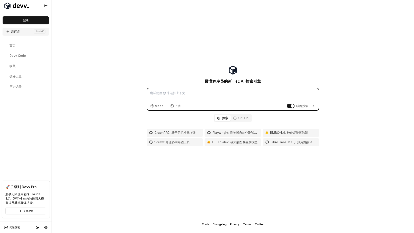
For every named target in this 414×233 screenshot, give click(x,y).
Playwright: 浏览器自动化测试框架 (235, 132)
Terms (247, 224)
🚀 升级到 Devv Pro (21, 187)
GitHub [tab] (243, 118)
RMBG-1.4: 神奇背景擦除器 (289, 132)
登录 (26, 20)
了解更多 (28, 211)
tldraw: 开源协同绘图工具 (172, 142)
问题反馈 (14, 227)
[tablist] (233, 118)
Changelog (220, 224)
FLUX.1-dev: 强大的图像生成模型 (234, 142)
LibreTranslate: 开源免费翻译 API (294, 142)
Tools (205, 224)
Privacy (235, 224)
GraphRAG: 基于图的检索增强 (175, 132)
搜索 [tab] (225, 118)
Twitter (259, 224)
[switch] (291, 106)
